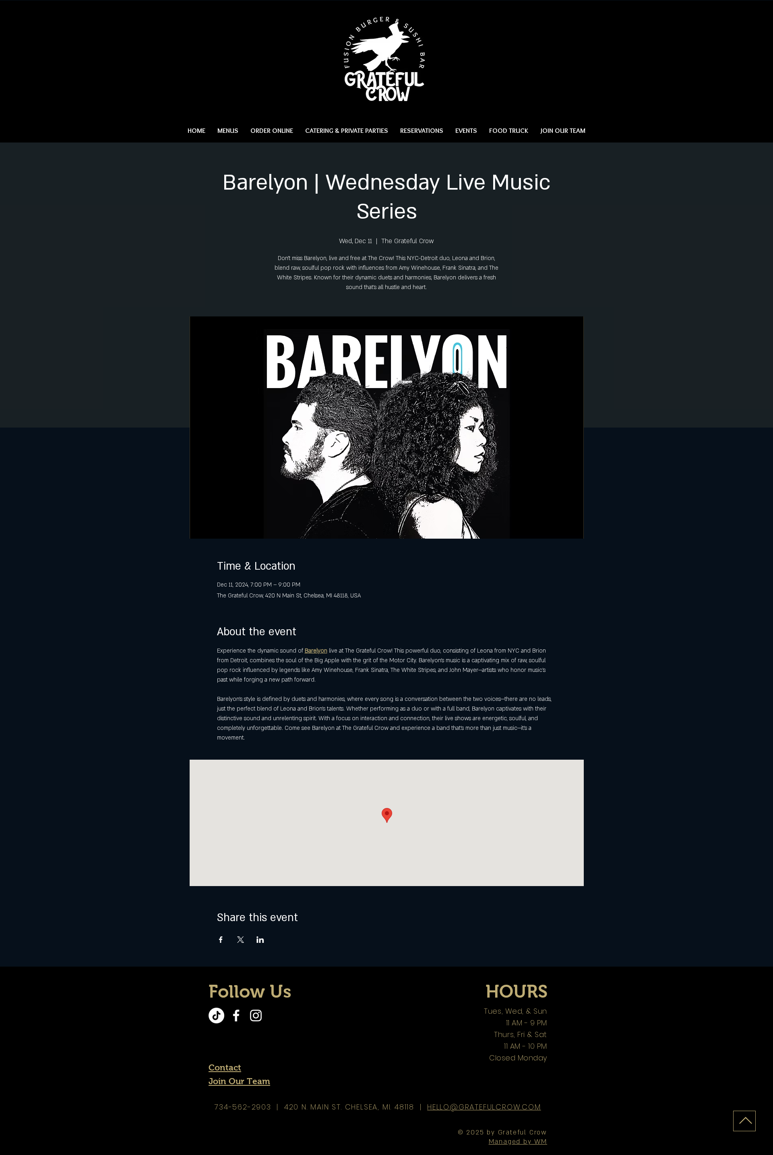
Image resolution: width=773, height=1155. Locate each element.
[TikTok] (216, 1015)
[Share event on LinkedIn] (260, 939)
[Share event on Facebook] (221, 939)
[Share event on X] (240, 939)
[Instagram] (256, 1015)
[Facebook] (236, 1015)
